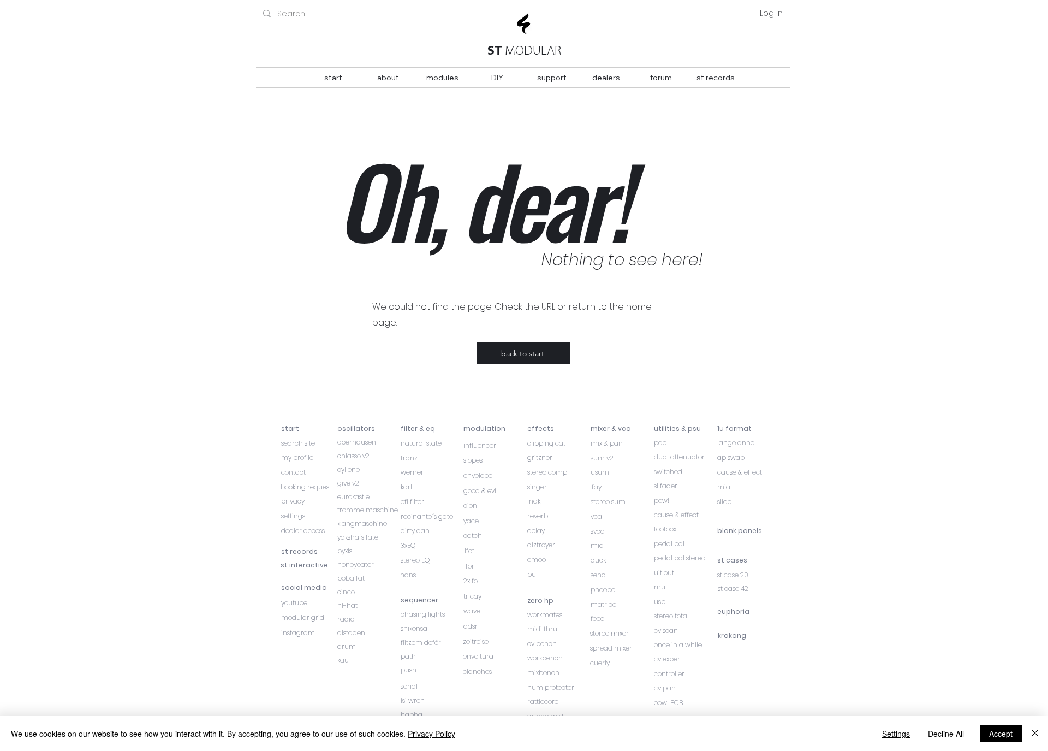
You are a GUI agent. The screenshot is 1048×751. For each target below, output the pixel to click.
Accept (1001, 733)
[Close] (1034, 733)
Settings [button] (896, 733)
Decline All (946, 733)
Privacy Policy (431, 733)
